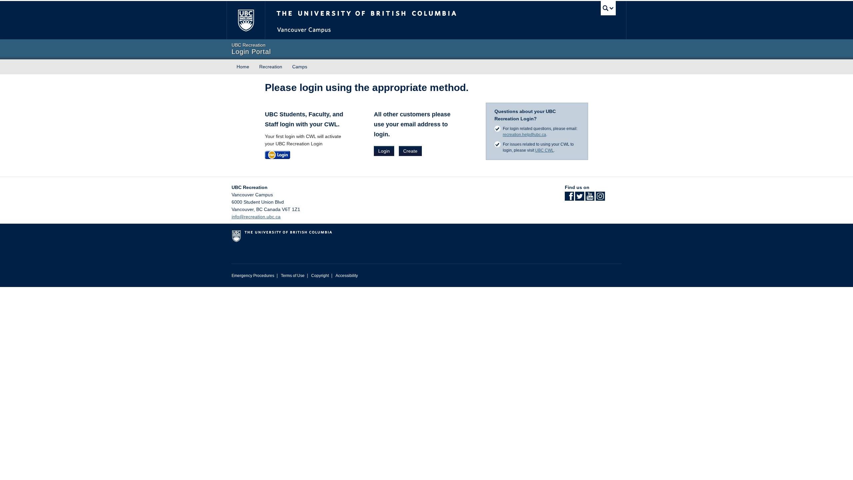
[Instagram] (600, 198)
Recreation (270, 66)
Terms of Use (293, 275)
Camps (299, 66)
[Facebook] (569, 198)
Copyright (320, 275)
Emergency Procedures (253, 275)
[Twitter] (579, 198)
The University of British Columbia (246, 20)
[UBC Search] (608, 8)
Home (243, 66)
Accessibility (347, 275)
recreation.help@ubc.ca (524, 134)
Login (384, 151)
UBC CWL (544, 150)
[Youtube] (589, 198)
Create (410, 151)
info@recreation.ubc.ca (256, 216)
